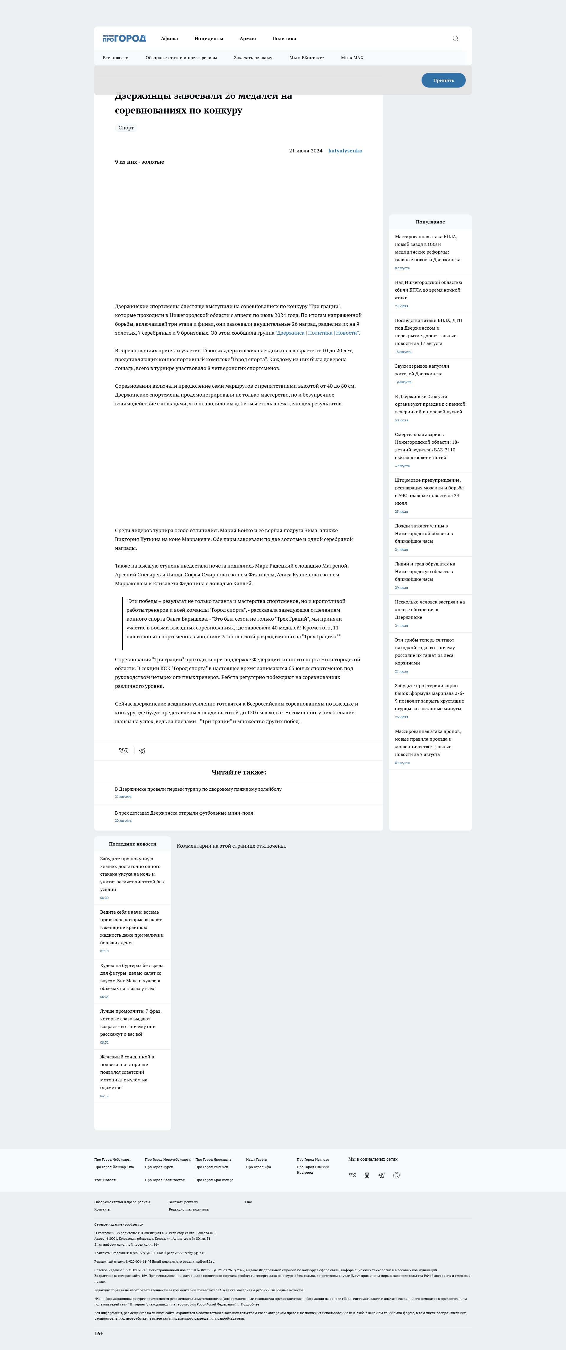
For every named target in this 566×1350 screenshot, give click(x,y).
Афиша (169, 38)
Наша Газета (256, 1159)
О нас (248, 1202)
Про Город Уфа (258, 1167)
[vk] (124, 750)
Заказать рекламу (253, 57)
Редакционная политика (189, 1209)
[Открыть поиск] (455, 38)
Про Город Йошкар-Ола (114, 1167)
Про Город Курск (159, 1167)
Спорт (126, 127)
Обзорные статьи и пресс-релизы (181, 57)
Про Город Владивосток (165, 1180)
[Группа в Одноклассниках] (367, 1175)
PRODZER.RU (135, 1270)
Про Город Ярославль (213, 1159)
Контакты (102, 1209)
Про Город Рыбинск (211, 1167)
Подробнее (250, 1304)
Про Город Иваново (313, 1159)
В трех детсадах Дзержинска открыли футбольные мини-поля (184, 816)
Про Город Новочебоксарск (167, 1159)
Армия (248, 38)
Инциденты (209, 38)
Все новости (116, 57)
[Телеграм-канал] (381, 1175)
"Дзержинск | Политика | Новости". (317, 332)
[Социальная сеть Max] (396, 1175)
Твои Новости (105, 1180)
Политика (284, 38)
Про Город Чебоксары (112, 1159)
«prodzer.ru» (133, 1224)
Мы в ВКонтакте (306, 57)
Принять (443, 80)
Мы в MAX (352, 57)
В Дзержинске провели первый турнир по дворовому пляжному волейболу (198, 792)
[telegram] (144, 750)
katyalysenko (345, 150)
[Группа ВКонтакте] (352, 1175)
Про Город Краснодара (214, 1180)
